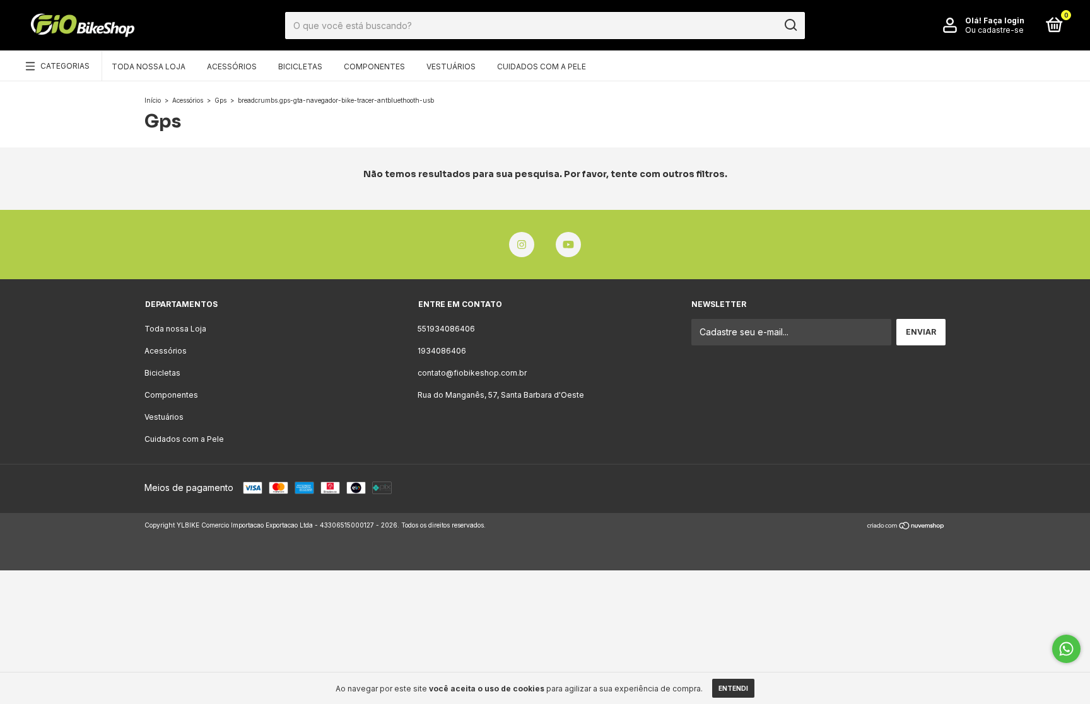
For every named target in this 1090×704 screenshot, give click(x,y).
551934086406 (446, 328)
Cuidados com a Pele (541, 66)
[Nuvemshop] (906, 526)
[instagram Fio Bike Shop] (521, 244)
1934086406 (442, 350)
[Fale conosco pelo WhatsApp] (1066, 649)
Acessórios (232, 66)
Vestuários (451, 66)
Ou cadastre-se (994, 30)
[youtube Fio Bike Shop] (568, 244)
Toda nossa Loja (148, 66)
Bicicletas (300, 66)
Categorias (65, 66)
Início (152, 100)
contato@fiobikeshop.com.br (472, 373)
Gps (220, 100)
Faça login (1003, 20)
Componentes (374, 66)
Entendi (733, 688)
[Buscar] (790, 25)
